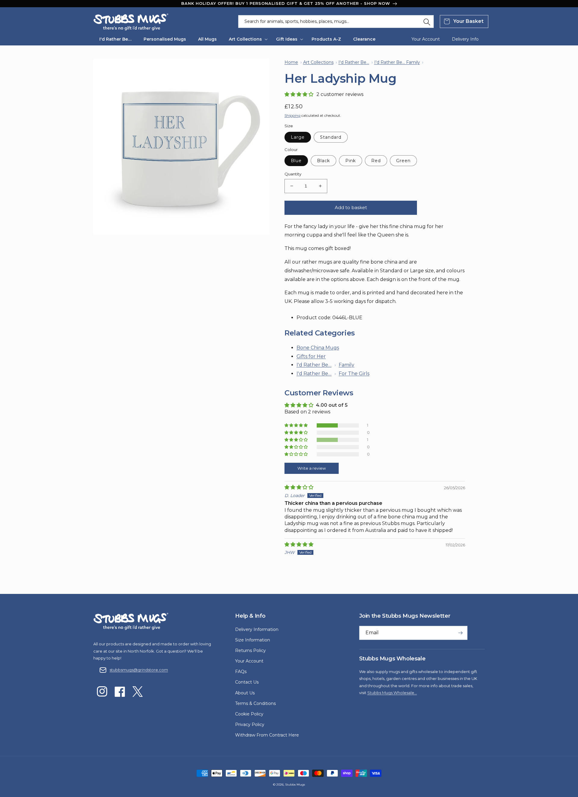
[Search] (427, 22)
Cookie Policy (249, 714)
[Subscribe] (460, 633)
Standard (330, 137)
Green (403, 160)
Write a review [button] (311, 468)
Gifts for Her (311, 356)
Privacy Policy (249, 724)
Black (323, 160)
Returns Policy (250, 650)
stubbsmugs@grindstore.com (139, 669)
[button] (246, 39)
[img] (298, 487)
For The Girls (354, 373)
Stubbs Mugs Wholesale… (392, 692)
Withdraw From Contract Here (267, 735)
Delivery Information (256, 629)
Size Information (252, 640)
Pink (350, 160)
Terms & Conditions (255, 703)
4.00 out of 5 (332, 405)
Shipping (292, 115)
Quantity (292, 173)
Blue (296, 160)
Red (376, 160)
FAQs (241, 671)
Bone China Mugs (318, 348)
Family (346, 365)
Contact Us (247, 682)
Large (298, 137)
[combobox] (336, 21)
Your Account (249, 661)
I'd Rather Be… (314, 365)
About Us (245, 693)
